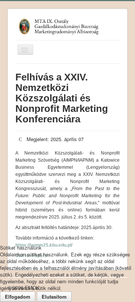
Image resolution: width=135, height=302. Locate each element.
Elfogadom (17, 296)
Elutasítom (54, 296)
